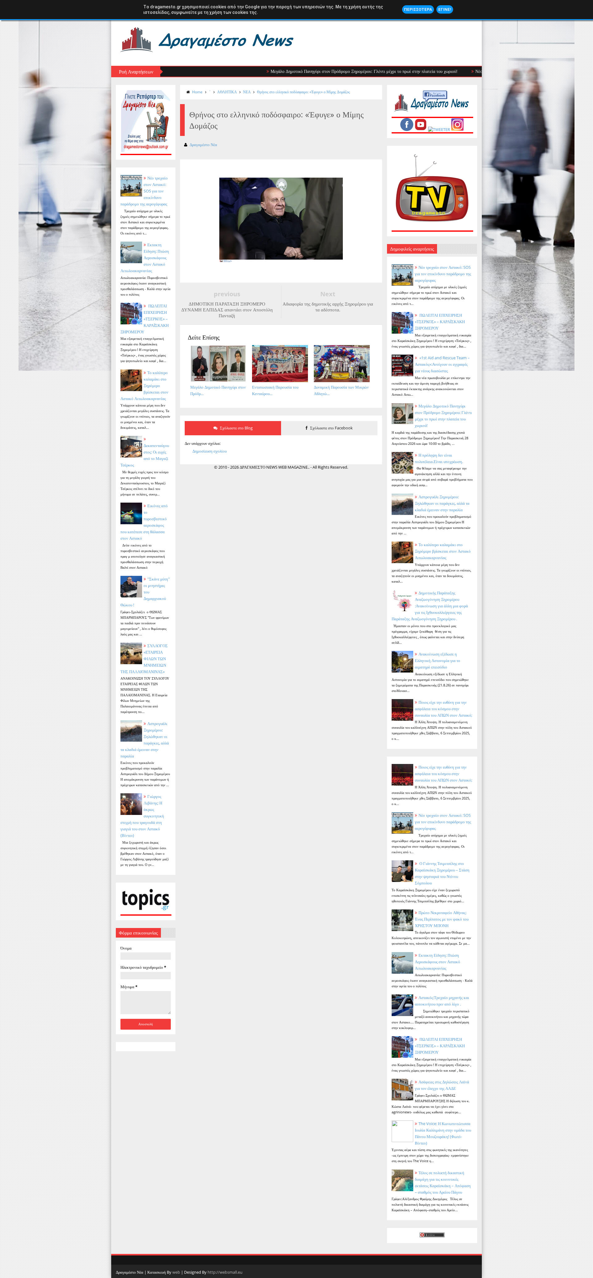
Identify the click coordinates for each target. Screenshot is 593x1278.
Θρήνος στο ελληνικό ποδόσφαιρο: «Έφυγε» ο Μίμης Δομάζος (303, 92)
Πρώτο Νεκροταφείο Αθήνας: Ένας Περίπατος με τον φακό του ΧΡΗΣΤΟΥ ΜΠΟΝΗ (442, 919)
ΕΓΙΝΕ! (444, 9)
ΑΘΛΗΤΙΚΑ (227, 92)
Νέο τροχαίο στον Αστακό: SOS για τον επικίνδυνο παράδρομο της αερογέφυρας (443, 273)
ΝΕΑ (247, 92)
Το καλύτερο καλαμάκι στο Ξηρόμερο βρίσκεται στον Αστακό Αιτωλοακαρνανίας (443, 551)
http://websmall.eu (225, 1272)
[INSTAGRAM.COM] (457, 129)
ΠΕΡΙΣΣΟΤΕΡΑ (418, 9)
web (176, 1272)
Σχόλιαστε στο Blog (236, 428)
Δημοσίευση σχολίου (209, 451)
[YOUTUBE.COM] (420, 129)
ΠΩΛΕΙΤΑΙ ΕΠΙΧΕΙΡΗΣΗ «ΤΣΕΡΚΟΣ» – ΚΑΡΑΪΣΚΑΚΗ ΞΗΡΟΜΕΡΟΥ (144, 319)
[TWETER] (439, 129)
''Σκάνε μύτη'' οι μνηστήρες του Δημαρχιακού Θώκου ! (145, 592)
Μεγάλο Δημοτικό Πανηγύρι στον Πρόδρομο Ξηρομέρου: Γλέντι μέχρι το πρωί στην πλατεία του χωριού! (329, 71)
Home (197, 92)
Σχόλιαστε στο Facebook (331, 428)
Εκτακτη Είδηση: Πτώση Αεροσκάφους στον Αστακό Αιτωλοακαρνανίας (144, 257)
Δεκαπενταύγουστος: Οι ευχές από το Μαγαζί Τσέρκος (144, 455)
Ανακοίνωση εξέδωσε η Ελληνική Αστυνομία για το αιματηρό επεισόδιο (437, 660)
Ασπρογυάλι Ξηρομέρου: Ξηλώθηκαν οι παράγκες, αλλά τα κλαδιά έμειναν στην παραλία (442, 503)
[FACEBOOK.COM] (406, 129)
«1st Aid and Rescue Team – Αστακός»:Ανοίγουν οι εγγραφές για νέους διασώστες (442, 364)
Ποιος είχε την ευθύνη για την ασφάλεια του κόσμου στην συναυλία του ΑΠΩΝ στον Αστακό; (443, 708)
